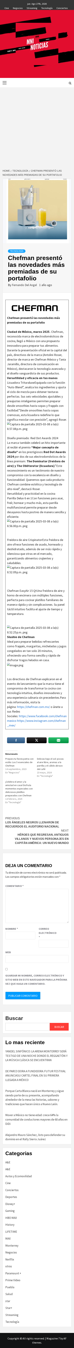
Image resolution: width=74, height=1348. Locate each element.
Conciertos (62, 8)
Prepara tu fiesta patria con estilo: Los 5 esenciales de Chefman (19, 762)
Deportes (11, 1197)
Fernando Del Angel (25, 285)
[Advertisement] (37, 126)
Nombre (11, 928)
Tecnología (46, 8)
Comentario (14, 886)
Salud (9, 1294)
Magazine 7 (53, 1338)
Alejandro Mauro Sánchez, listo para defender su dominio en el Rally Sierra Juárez (35, 1137)
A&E (7, 1162)
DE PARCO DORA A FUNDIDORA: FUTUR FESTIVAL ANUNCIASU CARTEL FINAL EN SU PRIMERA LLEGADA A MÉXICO (35, 1075)
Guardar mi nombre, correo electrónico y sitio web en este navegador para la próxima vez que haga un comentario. (36, 979)
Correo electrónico (47, 933)
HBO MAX (11, 1218)
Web (8, 952)
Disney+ (10, 1204)
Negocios (18, 8)
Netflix (9, 1259)
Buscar (14, 1018)
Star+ (8, 1308)
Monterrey (11, 1245)
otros (8, 1266)
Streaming (32, 8)
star (7, 1301)
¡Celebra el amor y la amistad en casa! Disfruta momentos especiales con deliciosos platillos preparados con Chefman (19, 788)
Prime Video (12, 1280)
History (9, 1225)
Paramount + (13, 1273)
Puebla (9, 1287)
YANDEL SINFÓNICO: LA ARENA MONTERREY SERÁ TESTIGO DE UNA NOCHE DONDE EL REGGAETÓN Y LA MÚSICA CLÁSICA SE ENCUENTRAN (36, 1055)
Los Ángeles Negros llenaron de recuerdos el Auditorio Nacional (32, 822)
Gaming (10, 1211)
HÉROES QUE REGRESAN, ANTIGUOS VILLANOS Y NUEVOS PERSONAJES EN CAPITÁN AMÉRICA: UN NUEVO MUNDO (42, 836)
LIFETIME (11, 1232)
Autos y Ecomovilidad (18, 1176)
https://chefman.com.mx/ (33, 707)
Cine (6, 8)
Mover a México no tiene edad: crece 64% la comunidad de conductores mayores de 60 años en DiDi (36, 1119)
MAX (8, 1238)
